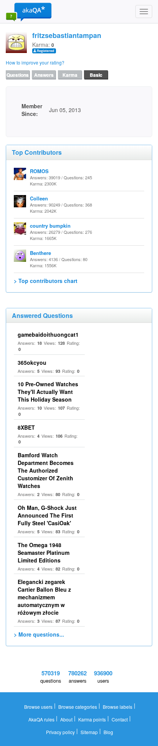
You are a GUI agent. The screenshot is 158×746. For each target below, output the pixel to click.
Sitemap (89, 732)
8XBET (26, 427)
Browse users (38, 706)
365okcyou (32, 362)
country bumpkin (50, 225)
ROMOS (39, 171)
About (66, 719)
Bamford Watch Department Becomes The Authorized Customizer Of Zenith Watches (46, 470)
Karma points (92, 719)
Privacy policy (60, 732)
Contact (120, 719)
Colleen (39, 198)
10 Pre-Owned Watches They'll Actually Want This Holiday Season (48, 391)
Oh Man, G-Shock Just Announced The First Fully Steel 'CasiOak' (47, 515)
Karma (70, 74)
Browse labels (117, 706)
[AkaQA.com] (29, 11)
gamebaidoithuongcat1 (48, 334)
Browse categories (77, 706)
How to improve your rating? (35, 62)
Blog (108, 732)
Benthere (40, 252)
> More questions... (39, 634)
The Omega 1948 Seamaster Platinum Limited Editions (43, 552)
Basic (96, 74)
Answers (44, 74)
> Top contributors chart (45, 281)
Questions (18, 74)
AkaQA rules (41, 719)
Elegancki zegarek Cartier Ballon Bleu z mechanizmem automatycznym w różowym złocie (44, 597)
